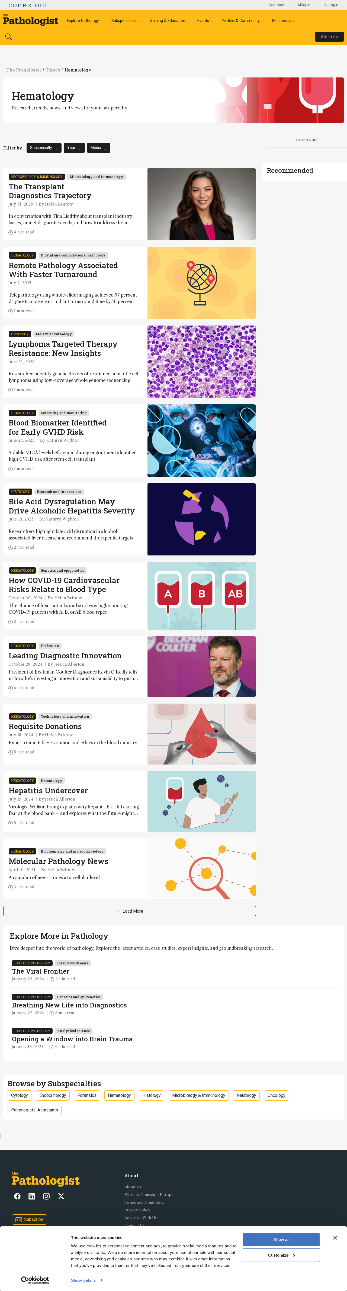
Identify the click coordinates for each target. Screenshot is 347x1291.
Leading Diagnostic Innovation (65, 656)
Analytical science (73, 1031)
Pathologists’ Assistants (34, 1110)
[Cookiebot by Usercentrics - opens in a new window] (35, 1280)
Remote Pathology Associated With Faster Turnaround (63, 269)
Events (203, 20)
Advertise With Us (140, 1217)
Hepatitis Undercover (48, 790)
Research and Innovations (59, 491)
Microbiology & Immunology (37, 176)
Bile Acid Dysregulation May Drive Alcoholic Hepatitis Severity (72, 506)
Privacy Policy (137, 1210)
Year (71, 147)
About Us (132, 1187)
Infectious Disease (72, 963)
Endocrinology (52, 1095)
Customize (278, 1255)
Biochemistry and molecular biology (72, 851)
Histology (20, 491)
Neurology (246, 1095)
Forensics (87, 1095)
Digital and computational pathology (73, 255)
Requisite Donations (45, 726)
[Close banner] (335, 1238)
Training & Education (167, 20)
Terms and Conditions (144, 1202)
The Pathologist (24, 70)
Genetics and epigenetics (62, 570)
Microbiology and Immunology (96, 176)
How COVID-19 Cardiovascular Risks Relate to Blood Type (64, 584)
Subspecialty (41, 147)
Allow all (281, 1239)
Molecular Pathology (54, 334)
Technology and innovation (65, 716)
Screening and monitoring (64, 413)
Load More (133, 911)
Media (96, 147)
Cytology (19, 1095)
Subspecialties (124, 20)
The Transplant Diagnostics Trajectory (50, 191)
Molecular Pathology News (58, 861)
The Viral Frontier (40, 971)
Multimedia (281, 20)
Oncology (20, 334)
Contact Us (134, 1225)
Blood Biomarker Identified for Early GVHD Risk (58, 427)
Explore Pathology (83, 20)
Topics (53, 70)
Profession (50, 645)
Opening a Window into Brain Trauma (72, 1039)
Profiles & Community (240, 20)
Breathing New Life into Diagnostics (69, 1005)
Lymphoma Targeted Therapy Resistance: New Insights (63, 348)
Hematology (78, 70)
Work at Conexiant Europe (149, 1194)
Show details (83, 1280)
